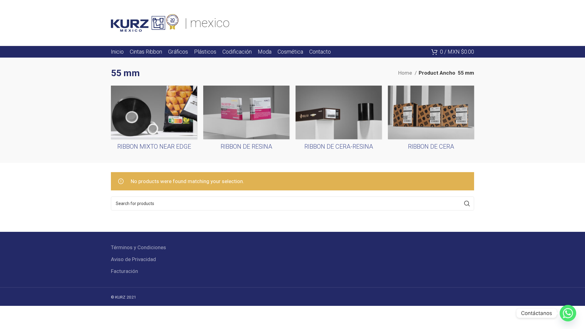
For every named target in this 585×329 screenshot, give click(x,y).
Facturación (124, 271)
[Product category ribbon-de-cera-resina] (339, 120)
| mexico (207, 23)
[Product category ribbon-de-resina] (246, 120)
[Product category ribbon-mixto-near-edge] (154, 120)
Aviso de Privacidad (133, 259)
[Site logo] (145, 22)
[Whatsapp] (568, 313)
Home (405, 73)
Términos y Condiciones (138, 247)
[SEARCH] (467, 203)
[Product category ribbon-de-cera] (431, 120)
